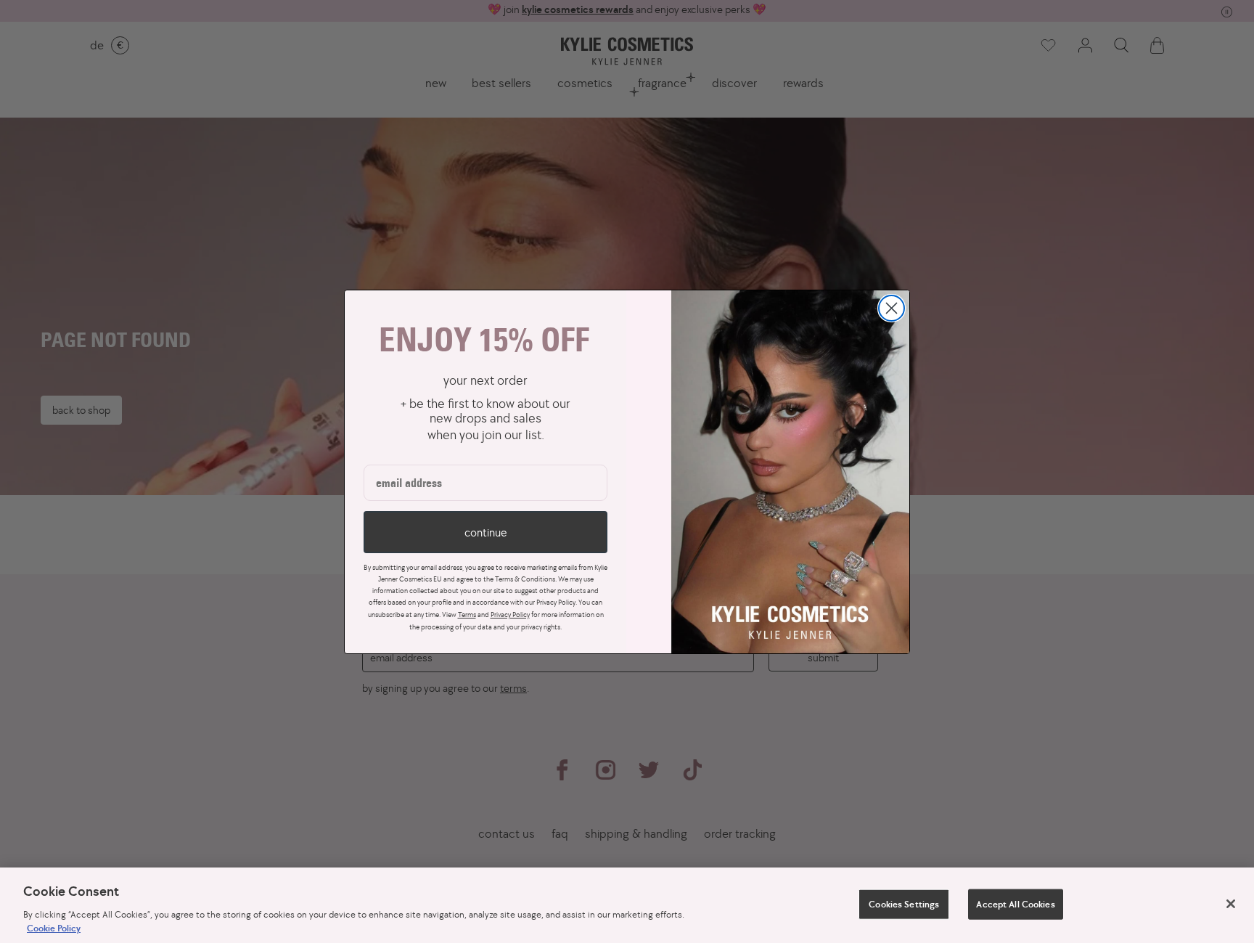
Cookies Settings (904, 904)
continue (485, 532)
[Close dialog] (891, 308)
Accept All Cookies (1015, 904)
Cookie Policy (54, 928)
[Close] (1231, 904)
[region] (627, 905)
